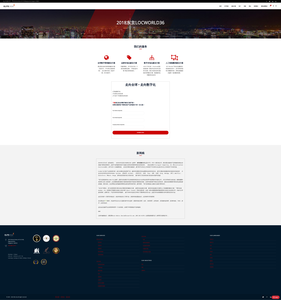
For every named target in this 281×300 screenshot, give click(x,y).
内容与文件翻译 (101, 283)
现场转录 (99, 248)
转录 (99, 273)
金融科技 (143, 270)
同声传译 (99, 242)
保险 (142, 267)
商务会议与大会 (100, 239)
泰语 (211, 254)
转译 (144, 239)
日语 (211, 245)
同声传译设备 (100, 251)
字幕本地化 (100, 267)
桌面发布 (99, 276)
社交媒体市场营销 (146, 245)
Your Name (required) (117, 110)
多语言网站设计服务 (147, 251)
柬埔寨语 (211, 267)
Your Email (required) (117, 117)
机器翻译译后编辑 (101, 286)
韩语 (211, 248)
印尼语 (211, 251)
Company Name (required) (118, 124)
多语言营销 (144, 236)
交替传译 (99, 245)
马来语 (211, 257)
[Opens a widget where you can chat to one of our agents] (275, 297)
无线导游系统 (100, 254)
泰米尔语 (211, 263)
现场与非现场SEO (146, 242)
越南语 (211, 260)
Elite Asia (159, 36)
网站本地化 (100, 270)
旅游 (142, 264)
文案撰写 (99, 279)
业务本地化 (99, 261)
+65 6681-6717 (12, 245)
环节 (105, 201)
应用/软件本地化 (101, 264)
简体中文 (211, 239)
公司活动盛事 (165, 36)
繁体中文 (211, 242)
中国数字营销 (145, 248)
